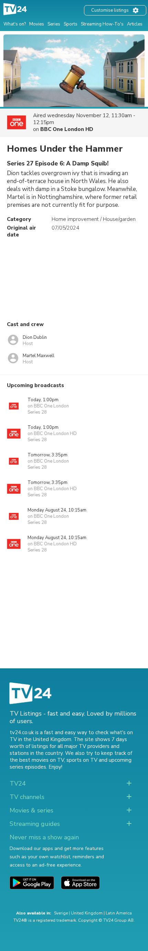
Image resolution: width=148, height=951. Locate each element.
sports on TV (81, 760)
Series (53, 24)
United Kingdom (87, 913)
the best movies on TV (37, 760)
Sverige (61, 913)
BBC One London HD (66, 129)
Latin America (119, 913)
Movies (36, 24)
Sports (70, 24)
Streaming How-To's (102, 24)
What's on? (14, 24)
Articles (134, 24)
